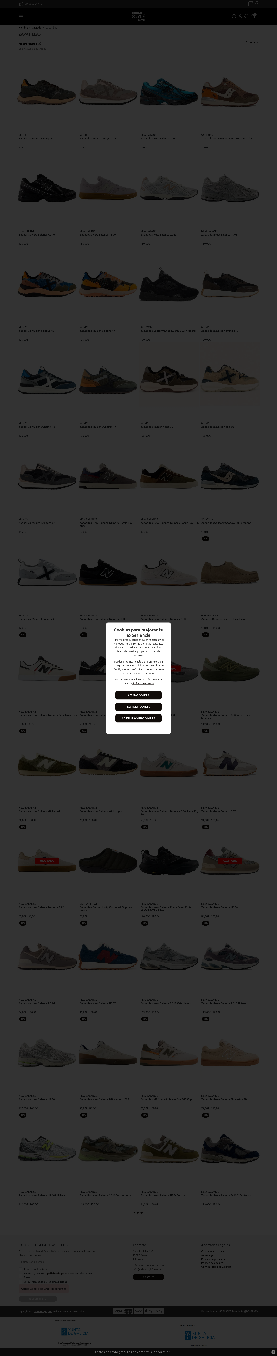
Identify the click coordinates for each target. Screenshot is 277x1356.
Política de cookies (143, 683)
